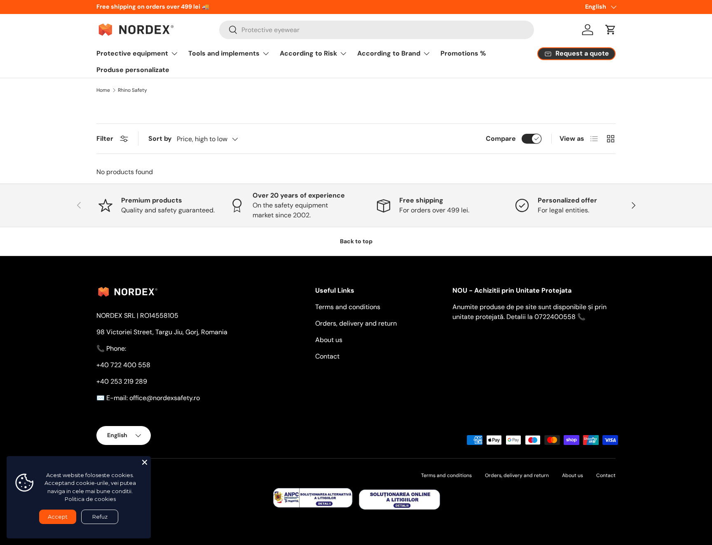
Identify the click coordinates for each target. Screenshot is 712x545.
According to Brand (388, 53)
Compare (501, 138)
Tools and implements (224, 53)
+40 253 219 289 (121, 381)
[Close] (145, 462)
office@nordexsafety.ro (164, 398)
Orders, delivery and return (356, 323)
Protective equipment (132, 53)
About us (328, 339)
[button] (611, 30)
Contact (327, 356)
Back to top (356, 241)
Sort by (160, 138)
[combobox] (376, 30)
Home (103, 90)
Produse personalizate (132, 69)
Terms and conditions (347, 307)
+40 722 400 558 (123, 365)
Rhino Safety (132, 90)
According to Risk (308, 53)
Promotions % (463, 53)
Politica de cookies (90, 499)
